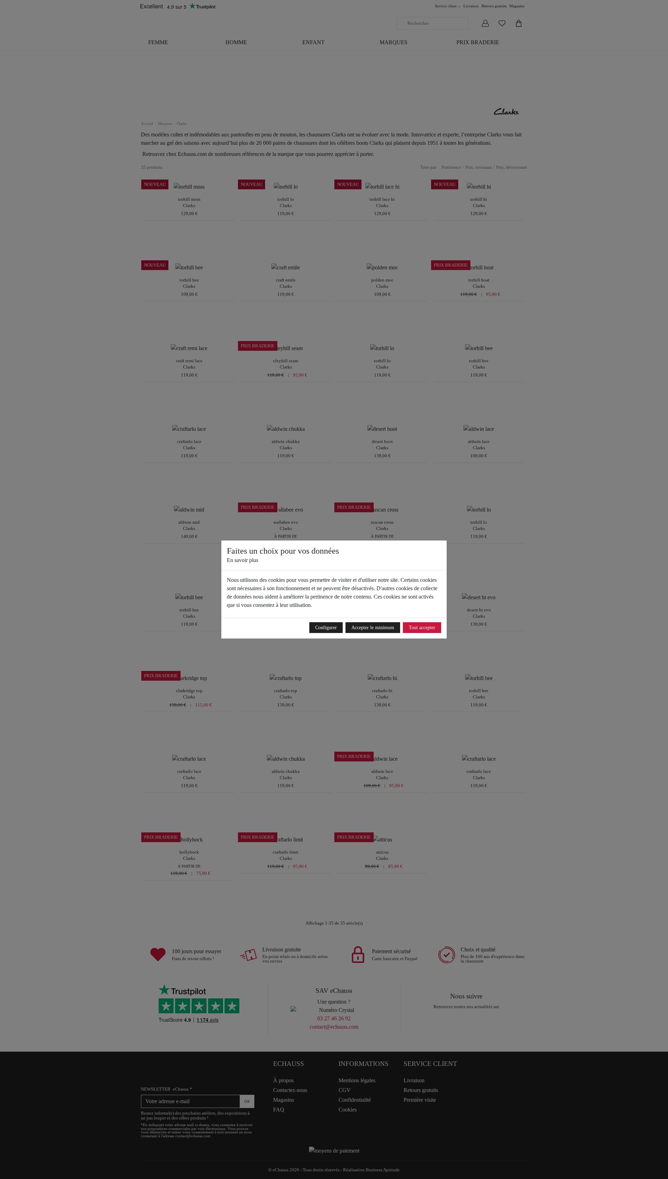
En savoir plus (242, 560)
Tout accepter (422, 627)
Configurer (326, 627)
